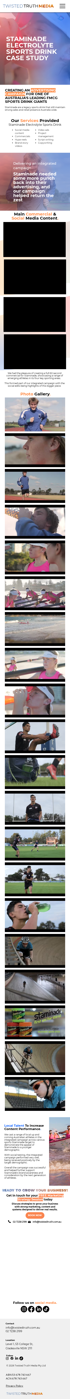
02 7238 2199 (20, 1222)
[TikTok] (46, 1309)
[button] (62, 6)
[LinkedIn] (38, 1309)
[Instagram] (24, 1309)
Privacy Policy (14, 1385)
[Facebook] (31, 1309)
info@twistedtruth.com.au (47, 1222)
